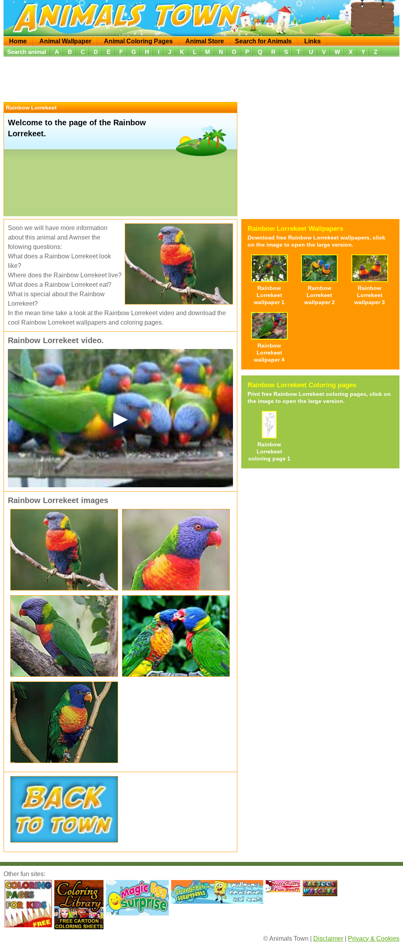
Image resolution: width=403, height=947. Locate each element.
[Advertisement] (201, 78)
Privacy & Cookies (373, 938)
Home (18, 41)
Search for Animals (263, 41)
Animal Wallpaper (65, 41)
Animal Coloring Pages (138, 41)
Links (312, 41)
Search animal (26, 51)
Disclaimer (328, 938)
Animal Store (204, 41)
